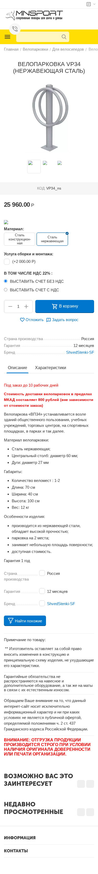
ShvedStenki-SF (61, 603)
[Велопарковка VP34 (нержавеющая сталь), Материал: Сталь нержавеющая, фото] (49, 118)
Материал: (14, 229)
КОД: (41, 188)
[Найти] (64, 37)
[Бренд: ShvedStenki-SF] (6, 222)
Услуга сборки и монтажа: (28, 254)
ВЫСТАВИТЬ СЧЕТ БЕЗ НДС (37, 281)
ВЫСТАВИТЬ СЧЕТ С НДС (34, 290)
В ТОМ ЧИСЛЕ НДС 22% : (28, 273)
